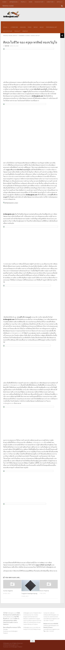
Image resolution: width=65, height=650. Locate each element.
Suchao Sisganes (8, 591)
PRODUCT (17, 31)
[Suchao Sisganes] (12, 584)
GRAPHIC (25, 31)
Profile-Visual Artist (10, 35)
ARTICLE (59, 2)
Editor (7, 46)
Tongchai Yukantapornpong (29, 593)
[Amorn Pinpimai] (49, 584)
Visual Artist (35, 35)
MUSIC (42, 27)
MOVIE (36, 27)
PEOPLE (23, 2)
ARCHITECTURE (7, 31)
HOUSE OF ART (39, 2)
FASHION (23, 27)
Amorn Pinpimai (44, 591)
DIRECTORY (50, 2)
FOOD (29, 27)
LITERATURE (14, 27)
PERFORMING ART (51, 27)
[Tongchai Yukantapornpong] (30, 585)
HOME (4, 2)
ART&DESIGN (13, 2)
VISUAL (5, 27)
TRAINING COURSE (8, 6)
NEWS (30, 2)
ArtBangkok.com (37, 96)
